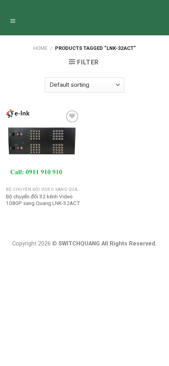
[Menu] (13, 21)
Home (40, 48)
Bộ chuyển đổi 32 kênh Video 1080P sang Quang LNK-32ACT (43, 200)
